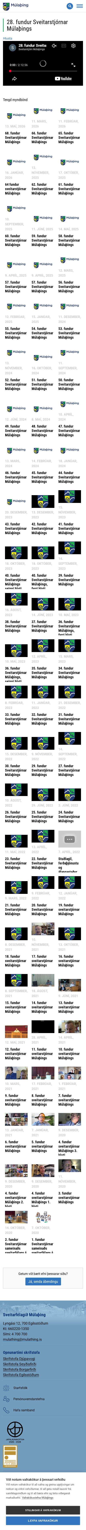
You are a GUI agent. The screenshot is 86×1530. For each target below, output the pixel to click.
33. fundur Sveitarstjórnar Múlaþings (16, 719)
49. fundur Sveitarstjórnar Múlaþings (16, 430)
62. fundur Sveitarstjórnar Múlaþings (42, 188)
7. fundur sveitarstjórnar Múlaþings (69, 1100)
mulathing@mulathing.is (22, 1339)
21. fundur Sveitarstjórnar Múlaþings (16, 909)
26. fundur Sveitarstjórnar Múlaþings (16, 816)
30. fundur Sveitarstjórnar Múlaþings (16, 770)
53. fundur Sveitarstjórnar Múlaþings (69, 333)
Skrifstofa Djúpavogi (19, 1359)
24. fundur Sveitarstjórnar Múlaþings (69, 816)
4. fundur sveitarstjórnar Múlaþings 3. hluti (69, 1148)
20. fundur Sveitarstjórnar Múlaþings (42, 909)
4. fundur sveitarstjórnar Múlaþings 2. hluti (15, 1199)
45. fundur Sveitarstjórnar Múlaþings (42, 477)
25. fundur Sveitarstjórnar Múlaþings (42, 816)
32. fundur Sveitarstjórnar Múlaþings (42, 719)
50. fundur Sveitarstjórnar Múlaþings (69, 384)
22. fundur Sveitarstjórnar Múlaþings (42, 863)
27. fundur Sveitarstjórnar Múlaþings (69, 770)
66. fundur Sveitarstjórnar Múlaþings (42, 137)
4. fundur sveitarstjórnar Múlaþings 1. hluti (42, 1199)
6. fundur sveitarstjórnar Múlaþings (15, 1146)
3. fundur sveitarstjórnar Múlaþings (69, 1197)
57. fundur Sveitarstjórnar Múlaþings (16, 286)
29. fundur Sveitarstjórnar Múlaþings (42, 770)
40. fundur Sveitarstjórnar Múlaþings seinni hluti (16, 582)
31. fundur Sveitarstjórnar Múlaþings (69, 719)
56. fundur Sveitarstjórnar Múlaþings (69, 286)
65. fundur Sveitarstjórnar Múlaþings (69, 137)
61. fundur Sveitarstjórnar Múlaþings (69, 188)
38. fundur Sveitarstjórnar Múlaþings (16, 626)
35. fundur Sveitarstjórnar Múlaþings (42, 672)
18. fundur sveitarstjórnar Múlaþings (15, 960)
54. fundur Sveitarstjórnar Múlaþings (42, 333)
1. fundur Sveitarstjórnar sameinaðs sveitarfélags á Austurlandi (42, 1248)
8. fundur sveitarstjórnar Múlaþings (42, 1100)
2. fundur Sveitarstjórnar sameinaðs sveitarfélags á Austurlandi (16, 1248)
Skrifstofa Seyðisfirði (19, 1364)
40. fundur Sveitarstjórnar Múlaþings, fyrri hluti (42, 582)
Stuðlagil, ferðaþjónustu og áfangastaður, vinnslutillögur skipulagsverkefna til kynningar (71, 872)
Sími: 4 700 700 (15, 1334)
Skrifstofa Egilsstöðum (21, 1375)
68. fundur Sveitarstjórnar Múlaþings (16, 137)
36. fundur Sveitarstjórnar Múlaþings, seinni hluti (16, 674)
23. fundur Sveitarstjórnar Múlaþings (16, 863)
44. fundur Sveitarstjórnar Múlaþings (69, 477)
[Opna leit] (70, 6)
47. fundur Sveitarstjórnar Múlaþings (69, 430)
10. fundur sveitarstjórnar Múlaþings (69, 1053)
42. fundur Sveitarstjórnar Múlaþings (42, 528)
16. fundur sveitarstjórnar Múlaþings (69, 960)
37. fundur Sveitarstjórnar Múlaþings (42, 626)
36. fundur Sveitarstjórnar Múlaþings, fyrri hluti (69, 628)
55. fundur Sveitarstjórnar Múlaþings (16, 333)
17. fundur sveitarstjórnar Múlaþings (42, 960)
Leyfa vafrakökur (43, 1520)
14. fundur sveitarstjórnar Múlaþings (42, 1007)
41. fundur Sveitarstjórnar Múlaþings (69, 528)
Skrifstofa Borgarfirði (19, 1369)
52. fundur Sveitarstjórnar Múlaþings (16, 384)
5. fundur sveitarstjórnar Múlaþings (42, 1146)
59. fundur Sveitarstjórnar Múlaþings (42, 240)
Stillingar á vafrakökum (43, 1510)
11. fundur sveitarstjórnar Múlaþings (42, 1053)
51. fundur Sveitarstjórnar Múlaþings (42, 384)
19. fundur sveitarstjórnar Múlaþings (69, 909)
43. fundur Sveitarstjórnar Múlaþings (16, 528)
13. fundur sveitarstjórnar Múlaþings (69, 1007)
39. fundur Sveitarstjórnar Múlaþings (69, 579)
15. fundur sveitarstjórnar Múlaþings (15, 1007)
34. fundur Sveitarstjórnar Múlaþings (69, 672)
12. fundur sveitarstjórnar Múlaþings (15, 1053)
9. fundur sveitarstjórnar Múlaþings (15, 1100)
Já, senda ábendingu (43, 1281)
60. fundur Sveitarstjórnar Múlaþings (16, 240)
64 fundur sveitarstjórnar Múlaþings (15, 188)
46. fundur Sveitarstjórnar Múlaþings (16, 477)
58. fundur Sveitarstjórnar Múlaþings (69, 240)
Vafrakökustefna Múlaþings (37, 1497)
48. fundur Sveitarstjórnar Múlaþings (42, 430)
